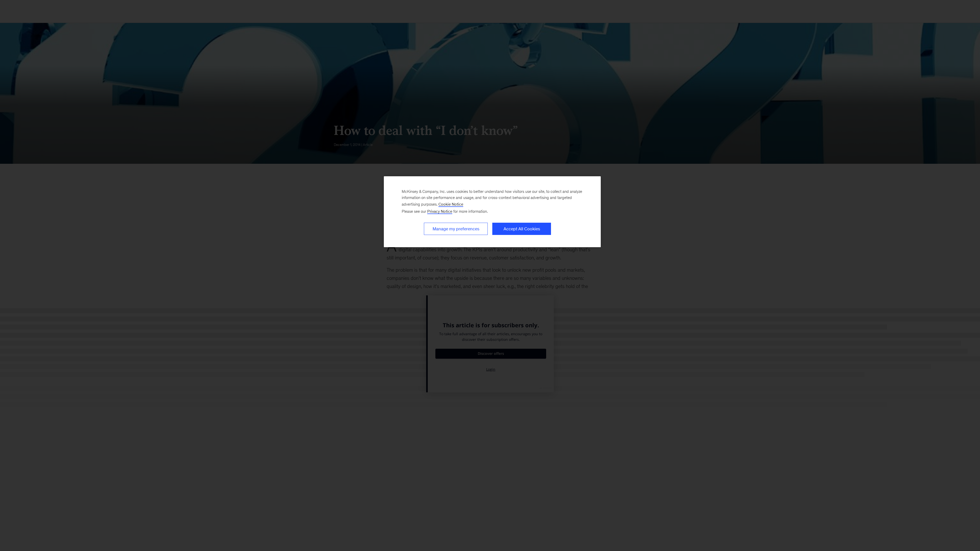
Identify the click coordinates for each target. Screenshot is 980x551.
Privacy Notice (439, 211)
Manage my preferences (456, 228)
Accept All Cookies (522, 228)
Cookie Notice (450, 204)
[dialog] (492, 211)
